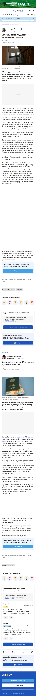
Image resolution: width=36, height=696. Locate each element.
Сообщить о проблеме (18, 680)
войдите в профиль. (10, 320)
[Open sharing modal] (23, 652)
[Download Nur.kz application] (18, 4)
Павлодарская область (8, 289)
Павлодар (19, 289)
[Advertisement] (18, 94)
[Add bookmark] (32, 652)
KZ (30, 10)
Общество (5, 352)
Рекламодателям (18, 685)
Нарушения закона (20, 15)
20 (4, 579)
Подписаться (18, 271)
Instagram (19, 342)
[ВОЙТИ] (33, 10)
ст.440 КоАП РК (16, 162)
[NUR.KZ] (18, 10)
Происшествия (7, 15)
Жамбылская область (8, 565)
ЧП (28, 15)
